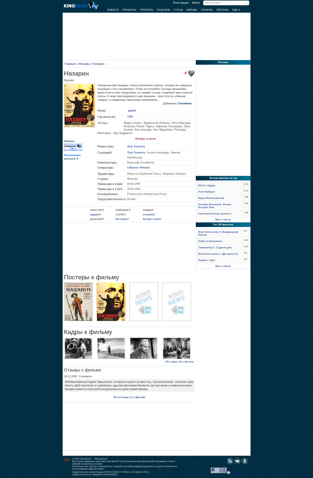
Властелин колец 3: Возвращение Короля (218, 233)
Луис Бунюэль (136, 146)
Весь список (223, 219)
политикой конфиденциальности (139, 466)
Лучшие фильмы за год (223, 178)
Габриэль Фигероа (138, 167)
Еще (235, 10)
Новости (113, 10)
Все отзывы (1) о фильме (129, 397)
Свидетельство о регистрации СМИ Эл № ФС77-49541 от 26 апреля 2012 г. (111, 472)
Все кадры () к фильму (180, 361)
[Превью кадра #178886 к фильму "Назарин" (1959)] (111, 348)
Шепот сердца (206, 185)
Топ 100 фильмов (223, 224)
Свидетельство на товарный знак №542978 (94, 474)
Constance (185, 103)
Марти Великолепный (211, 198)
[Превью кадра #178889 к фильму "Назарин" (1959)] (78, 348)
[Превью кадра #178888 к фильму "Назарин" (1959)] (176, 348)
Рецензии (163, 10)
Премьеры (129, 10)
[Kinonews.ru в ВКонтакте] (237, 461)
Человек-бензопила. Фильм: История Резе (215, 206)
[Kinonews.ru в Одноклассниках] (244, 461)
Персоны (222, 10)
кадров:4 (95, 214)
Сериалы (207, 10)
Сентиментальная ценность (214, 213)
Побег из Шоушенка (210, 241)
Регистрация (181, 2)
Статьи (178, 10)
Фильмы (191, 10)
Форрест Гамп (206, 260)
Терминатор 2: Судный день (215, 247)
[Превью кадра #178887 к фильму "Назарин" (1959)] (143, 348)
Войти (196, 2)
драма (132, 110)
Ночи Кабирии (206, 191)
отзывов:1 (149, 214)
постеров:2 (122, 218)
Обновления (101, 459)
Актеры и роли (145, 138)
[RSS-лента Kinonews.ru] (230, 461)
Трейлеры (146, 10)
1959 (130, 116)
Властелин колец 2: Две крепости (218, 253)
